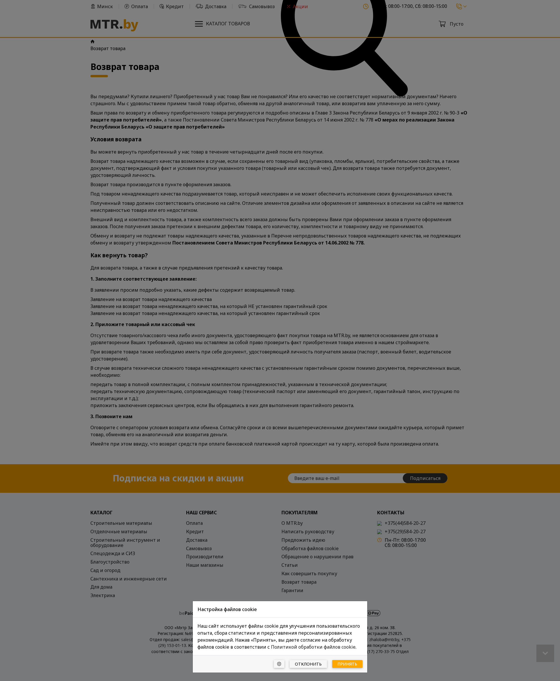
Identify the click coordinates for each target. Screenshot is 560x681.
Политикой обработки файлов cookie (313, 647)
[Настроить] (279, 664)
